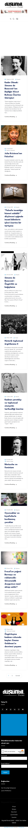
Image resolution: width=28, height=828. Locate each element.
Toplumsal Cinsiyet (10, 631)
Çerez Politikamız (6, 790)
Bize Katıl (14, 812)
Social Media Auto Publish (8, 827)
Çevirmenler (14, 814)
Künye (14, 806)
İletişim (14, 809)
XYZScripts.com (21, 827)
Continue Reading (10, 116)
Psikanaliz (12, 150)
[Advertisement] (14, 36)
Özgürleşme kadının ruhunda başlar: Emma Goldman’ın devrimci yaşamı (13, 640)
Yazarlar (14, 817)
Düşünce (18, 510)
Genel (16, 337)
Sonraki (18, 675)
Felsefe (18, 79)
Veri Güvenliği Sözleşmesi (8, 788)
